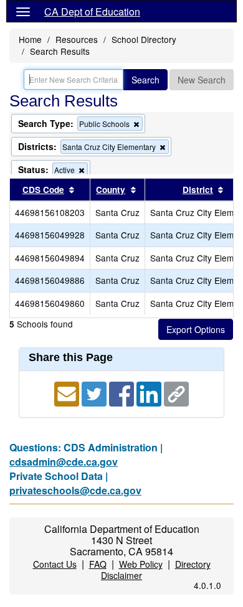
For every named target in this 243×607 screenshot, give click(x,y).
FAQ (98, 564)
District (198, 189)
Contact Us (55, 564)
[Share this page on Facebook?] (122, 392)
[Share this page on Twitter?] (95, 392)
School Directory (144, 39)
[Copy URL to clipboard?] (176, 392)
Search (145, 79)
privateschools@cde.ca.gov (75, 490)
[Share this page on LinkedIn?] (150, 392)
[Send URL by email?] (68, 392)
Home (30, 39)
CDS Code (43, 189)
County (110, 189)
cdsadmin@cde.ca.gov (63, 461)
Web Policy (141, 564)
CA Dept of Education (92, 11)
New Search (202, 79)
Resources (76, 39)
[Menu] (23, 11)
